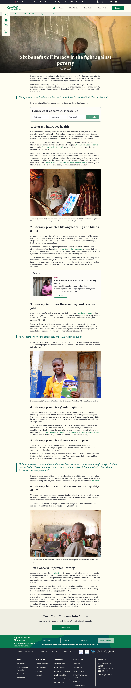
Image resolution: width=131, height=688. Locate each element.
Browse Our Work (41, 664)
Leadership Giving (60, 675)
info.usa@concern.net (105, 675)
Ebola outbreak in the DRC (52, 147)
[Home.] (15, 14)
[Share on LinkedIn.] (6, 20)
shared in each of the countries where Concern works (66, 162)
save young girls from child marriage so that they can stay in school (72, 432)
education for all (56, 573)
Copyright (48, 652)
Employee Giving (79, 685)
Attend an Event (60, 664)
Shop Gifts (76, 681)
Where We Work (41, 667)
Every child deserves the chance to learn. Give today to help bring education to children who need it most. (52, 2)
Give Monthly (77, 667)
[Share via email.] (6, 25)
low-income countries (86, 313)
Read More (61, 295)
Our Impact (39, 671)
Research (38, 675)
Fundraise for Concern (62, 671)
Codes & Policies (64, 652)
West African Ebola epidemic (86, 145)
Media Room (21, 678)
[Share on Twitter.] (6, 15)
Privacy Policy (55, 652)
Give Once (76, 664)
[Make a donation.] (6, 31)
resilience (95, 481)
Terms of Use (73, 652)
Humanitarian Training (62, 679)
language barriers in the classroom (68, 249)
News (20, 14)
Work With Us (41, 652)
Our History (21, 664)
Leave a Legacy (78, 671)
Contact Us (20, 674)
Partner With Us (59, 667)
